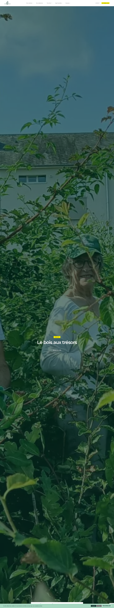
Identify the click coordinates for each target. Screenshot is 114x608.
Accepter (93, 605)
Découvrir (57, 599)
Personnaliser (107, 605)
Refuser (99, 605)
